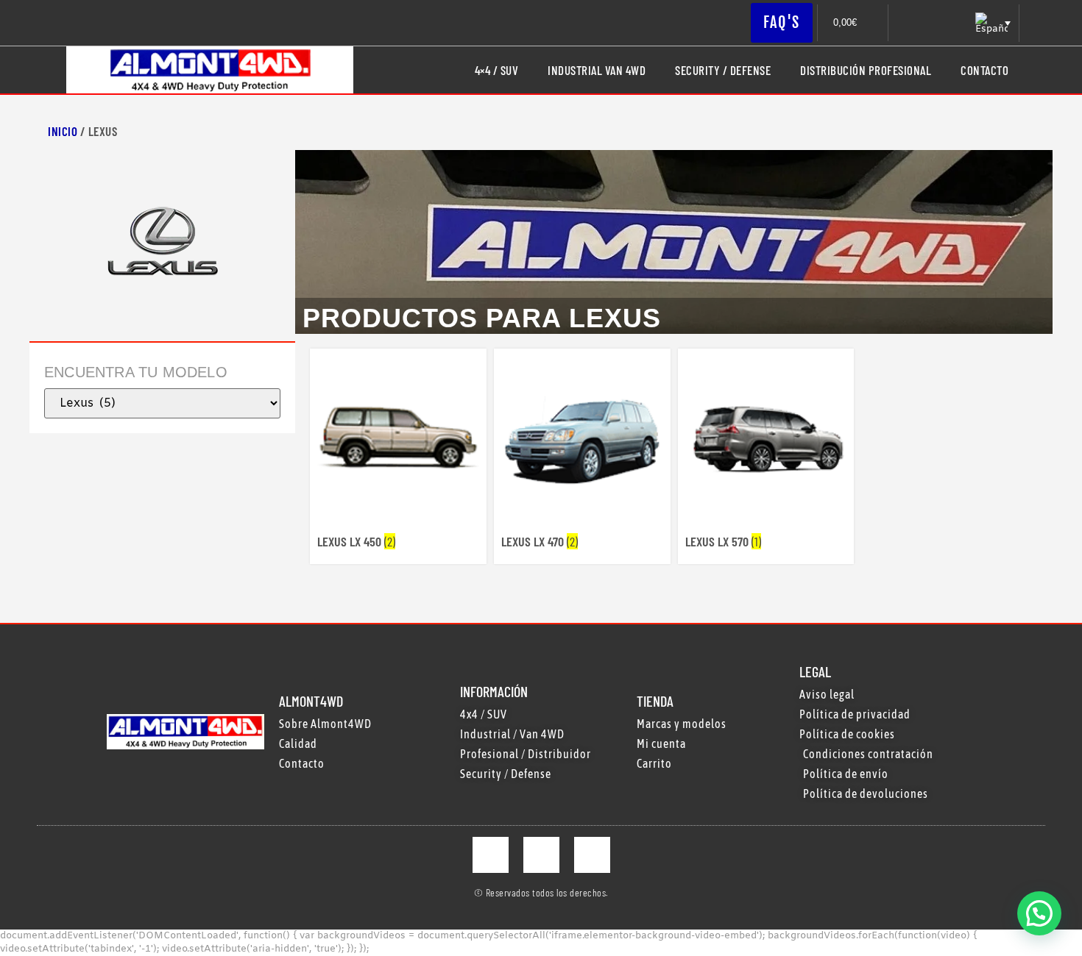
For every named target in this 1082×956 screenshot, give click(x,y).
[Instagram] (541, 855)
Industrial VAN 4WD (597, 70)
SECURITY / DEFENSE (723, 70)
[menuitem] (991, 23)
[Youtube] (592, 855)
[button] (1039, 913)
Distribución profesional (865, 70)
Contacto (984, 70)
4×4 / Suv (497, 70)
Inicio (62, 131)
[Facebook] (491, 855)
